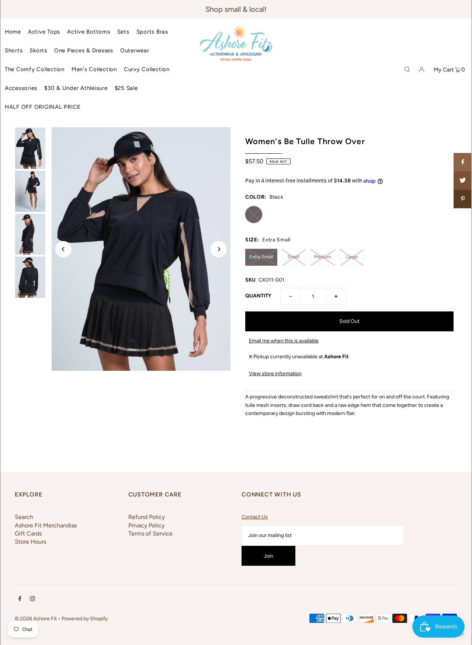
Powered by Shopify (85, 619)
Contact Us (255, 517)
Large (352, 256)
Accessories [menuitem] (21, 88)
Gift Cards (28, 533)
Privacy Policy (146, 525)
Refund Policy (146, 516)
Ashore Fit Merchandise (46, 525)
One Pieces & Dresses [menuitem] (83, 50)
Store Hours (30, 541)
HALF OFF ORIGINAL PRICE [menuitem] (43, 107)
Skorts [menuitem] (38, 50)
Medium (322, 256)
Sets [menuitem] (123, 31)
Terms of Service (150, 533)
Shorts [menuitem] (14, 50)
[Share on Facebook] (463, 162)
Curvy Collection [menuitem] (147, 69)
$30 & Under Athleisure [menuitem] (76, 88)
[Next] (219, 249)
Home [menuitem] (13, 31)
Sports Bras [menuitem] (152, 31)
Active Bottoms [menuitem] (88, 31)
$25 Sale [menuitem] (126, 88)
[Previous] (63, 249)
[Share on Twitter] (463, 180)
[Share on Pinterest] (463, 199)
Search (24, 516)
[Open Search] (407, 69)
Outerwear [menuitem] (134, 50)
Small (293, 256)
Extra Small (261, 256)
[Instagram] (32, 600)
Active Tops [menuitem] (44, 31)
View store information (275, 373)
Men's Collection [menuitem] (94, 69)
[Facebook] (19, 600)
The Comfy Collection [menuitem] (35, 69)
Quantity (258, 296)
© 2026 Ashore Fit (36, 619)
